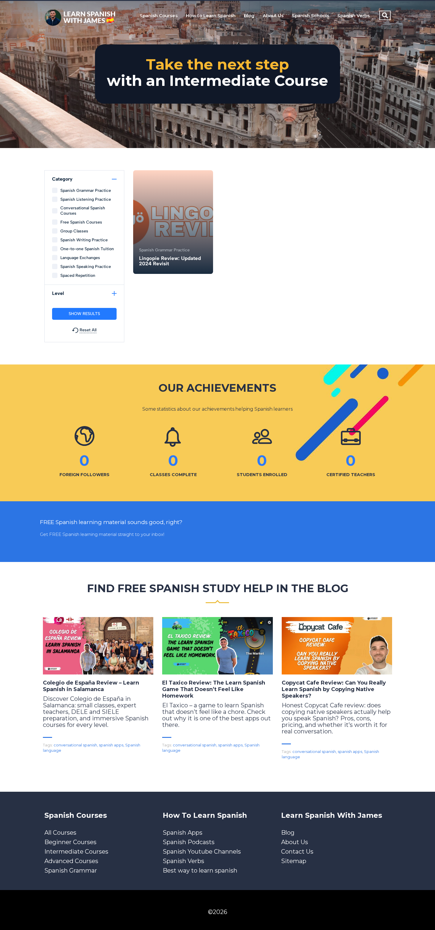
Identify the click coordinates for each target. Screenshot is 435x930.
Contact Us (297, 851)
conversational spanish (75, 745)
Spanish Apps (182, 832)
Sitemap (293, 861)
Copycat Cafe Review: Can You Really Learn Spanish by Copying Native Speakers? (334, 689)
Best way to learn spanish (200, 870)
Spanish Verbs (353, 15)
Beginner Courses (70, 842)
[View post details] (98, 645)
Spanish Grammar (70, 870)
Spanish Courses (159, 15)
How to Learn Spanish (211, 15)
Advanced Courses (71, 861)
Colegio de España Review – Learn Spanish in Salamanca (91, 686)
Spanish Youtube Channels (202, 851)
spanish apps (111, 745)
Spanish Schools (310, 15)
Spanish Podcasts (189, 842)
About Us (273, 15)
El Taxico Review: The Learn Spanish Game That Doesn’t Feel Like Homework (213, 689)
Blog (249, 15)
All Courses (60, 832)
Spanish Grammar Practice (164, 250)
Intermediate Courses (76, 851)
